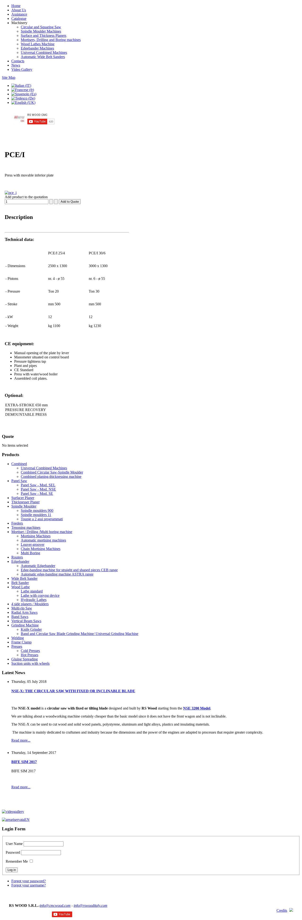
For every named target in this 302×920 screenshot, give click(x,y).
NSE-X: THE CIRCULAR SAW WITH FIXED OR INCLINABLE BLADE (73, 691)
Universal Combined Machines (44, 52)
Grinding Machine (25, 625)
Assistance (19, 14)
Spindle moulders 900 (37, 510)
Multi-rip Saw (21, 608)
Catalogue (18, 19)
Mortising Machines (35, 536)
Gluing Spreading (24, 659)
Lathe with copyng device (40, 595)
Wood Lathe (20, 587)
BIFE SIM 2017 (24, 762)
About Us (18, 10)
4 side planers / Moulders (30, 604)
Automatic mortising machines (43, 540)
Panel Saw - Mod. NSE (38, 489)
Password (13, 852)
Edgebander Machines (37, 48)
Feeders (17, 523)
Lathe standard (32, 591)
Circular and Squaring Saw (41, 27)
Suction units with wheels (30, 663)
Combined (19, 464)
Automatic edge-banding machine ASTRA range (57, 574)
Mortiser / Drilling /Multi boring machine (41, 532)
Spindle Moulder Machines (41, 31)
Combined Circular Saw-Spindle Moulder (52, 472)
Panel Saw (19, 481)
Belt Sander (20, 583)
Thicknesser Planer (25, 502)
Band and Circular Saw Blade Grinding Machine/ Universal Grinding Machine (79, 634)
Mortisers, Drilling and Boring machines (51, 40)
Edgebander (20, 561)
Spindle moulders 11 (36, 515)
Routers (17, 557)
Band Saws (19, 617)
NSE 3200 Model (196, 708)
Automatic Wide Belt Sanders (43, 57)
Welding (17, 638)
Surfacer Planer (22, 498)
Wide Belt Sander (24, 578)
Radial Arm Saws (24, 612)
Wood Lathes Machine (38, 44)
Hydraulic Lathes (33, 600)
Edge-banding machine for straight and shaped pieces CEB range (69, 570)
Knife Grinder (31, 629)
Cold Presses (30, 651)
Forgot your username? (28, 885)
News (15, 65)
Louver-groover (32, 544)
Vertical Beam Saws (26, 621)
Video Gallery (21, 69)
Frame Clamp (21, 642)
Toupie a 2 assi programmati (42, 519)
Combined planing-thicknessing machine (51, 477)
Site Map (8, 78)
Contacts (17, 61)
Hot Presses (29, 655)
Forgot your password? (28, 881)
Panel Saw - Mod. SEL (38, 485)
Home (16, 6)
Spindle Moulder (23, 506)
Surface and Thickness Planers (43, 36)
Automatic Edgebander (38, 566)
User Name (14, 844)
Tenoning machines (25, 527)
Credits (282, 910)
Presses (16, 646)
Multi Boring (30, 553)
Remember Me (17, 861)
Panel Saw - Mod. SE (37, 494)
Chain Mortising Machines (40, 549)
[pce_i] (11, 193)
